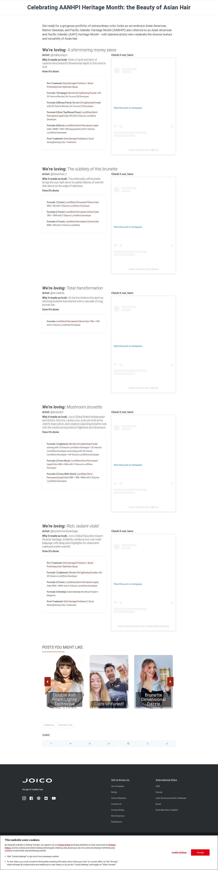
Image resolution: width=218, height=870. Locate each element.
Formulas (49, 725)
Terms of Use (64, 845)
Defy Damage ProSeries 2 (76, 138)
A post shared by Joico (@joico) (143, 150)
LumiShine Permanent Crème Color (82, 202)
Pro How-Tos (65, 725)
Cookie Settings (179, 852)
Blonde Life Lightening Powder (82, 93)
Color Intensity (74, 592)
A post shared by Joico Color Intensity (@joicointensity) (143, 626)
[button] (64, 681)
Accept (200, 852)
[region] (109, 681)
